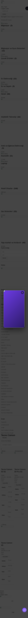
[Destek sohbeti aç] (24, 610)
